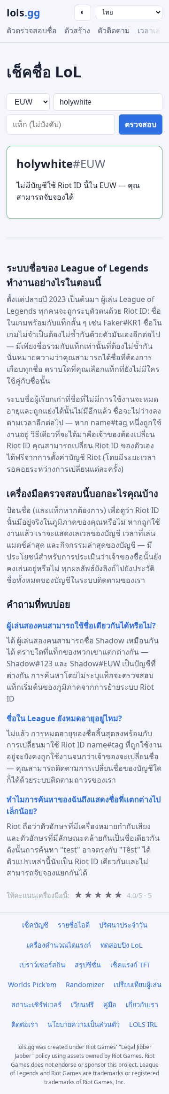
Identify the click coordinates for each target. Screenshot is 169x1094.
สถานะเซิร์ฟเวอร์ (36, 1004)
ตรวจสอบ (140, 124)
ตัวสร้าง (77, 30)
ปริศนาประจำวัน (123, 924)
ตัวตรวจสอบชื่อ (32, 30)
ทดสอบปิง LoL (121, 945)
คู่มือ (109, 1004)
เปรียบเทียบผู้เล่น (137, 984)
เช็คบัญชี (35, 924)
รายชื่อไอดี (74, 924)
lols (23, 12)
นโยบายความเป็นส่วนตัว (83, 1024)
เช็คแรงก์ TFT (130, 964)
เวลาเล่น (151, 30)
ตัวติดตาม (114, 30)
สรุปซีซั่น (88, 964)
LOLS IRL (143, 1024)
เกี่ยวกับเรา (142, 1004)
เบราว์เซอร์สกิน (42, 964)
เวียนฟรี (82, 1004)
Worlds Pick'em (32, 984)
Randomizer (85, 984)
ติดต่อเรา (24, 1024)
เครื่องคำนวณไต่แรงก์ (59, 945)
